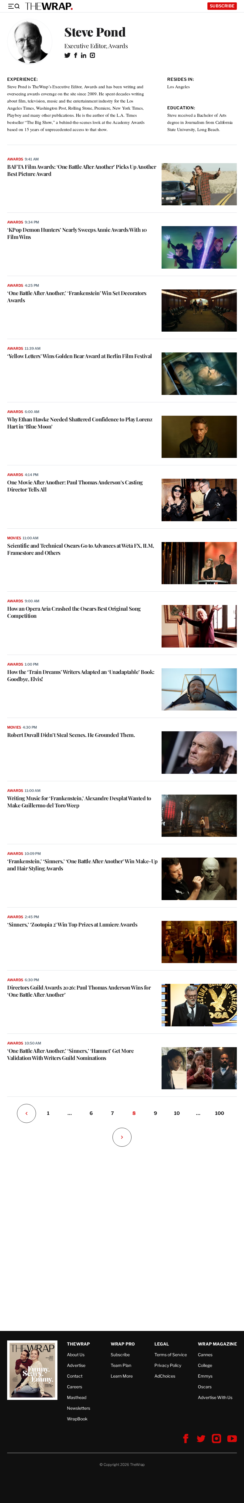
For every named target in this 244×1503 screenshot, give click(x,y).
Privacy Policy (167, 1365)
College (205, 1365)
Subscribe (222, 5)
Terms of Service (170, 1354)
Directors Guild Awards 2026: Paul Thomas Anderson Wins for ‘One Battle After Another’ (79, 991)
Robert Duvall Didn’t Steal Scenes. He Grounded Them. (71, 734)
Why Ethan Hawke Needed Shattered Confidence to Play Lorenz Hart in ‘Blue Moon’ (79, 423)
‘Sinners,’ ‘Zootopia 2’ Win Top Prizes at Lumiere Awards (72, 924)
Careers (74, 1386)
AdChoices (164, 1375)
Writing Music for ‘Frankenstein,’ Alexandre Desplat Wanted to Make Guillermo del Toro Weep (79, 802)
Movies (14, 538)
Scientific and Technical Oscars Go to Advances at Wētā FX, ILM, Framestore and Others (80, 549)
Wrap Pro (123, 1343)
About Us (76, 1354)
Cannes (205, 1354)
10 (177, 1113)
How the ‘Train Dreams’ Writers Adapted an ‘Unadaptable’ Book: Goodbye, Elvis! (80, 675)
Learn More (122, 1375)
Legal (161, 1343)
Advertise (76, 1365)
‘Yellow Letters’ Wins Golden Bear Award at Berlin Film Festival (79, 356)
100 (219, 1113)
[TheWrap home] (49, 6)
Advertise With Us (215, 1397)
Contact (74, 1375)
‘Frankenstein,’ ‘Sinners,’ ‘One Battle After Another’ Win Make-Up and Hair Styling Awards (82, 865)
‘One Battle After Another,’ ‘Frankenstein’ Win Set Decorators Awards (76, 296)
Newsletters (78, 1408)
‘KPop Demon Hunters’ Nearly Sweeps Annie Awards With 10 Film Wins (77, 233)
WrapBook (77, 1418)
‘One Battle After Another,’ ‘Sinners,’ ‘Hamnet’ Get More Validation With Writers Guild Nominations (70, 1054)
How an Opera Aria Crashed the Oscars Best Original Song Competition (74, 612)
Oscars (205, 1386)
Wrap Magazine (217, 1343)
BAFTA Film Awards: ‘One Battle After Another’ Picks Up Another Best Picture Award (81, 170)
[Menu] (13, 6)
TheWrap (78, 1343)
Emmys (205, 1375)
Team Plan (121, 1365)
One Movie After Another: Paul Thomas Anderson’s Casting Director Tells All (75, 486)
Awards (15, 159)
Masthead (76, 1397)
